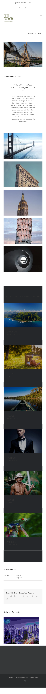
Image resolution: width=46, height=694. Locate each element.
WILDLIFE (11, 541)
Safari (16, 418)
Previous (32, 33)
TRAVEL (10, 415)
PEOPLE (10, 499)
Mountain (10, 334)
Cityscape (20, 577)
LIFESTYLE (12, 373)
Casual (9, 376)
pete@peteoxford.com (23, 3)
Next (39, 33)
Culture (14, 461)
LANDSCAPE (13, 331)
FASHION (11, 457)
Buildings (20, 575)
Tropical (17, 334)
